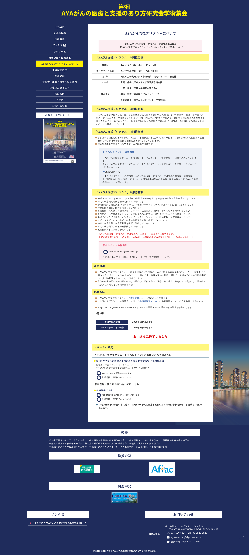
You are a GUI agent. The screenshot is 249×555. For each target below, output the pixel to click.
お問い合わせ (59, 105)
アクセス (59, 45)
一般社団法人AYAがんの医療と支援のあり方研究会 (59, 523)
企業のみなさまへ (60, 87)
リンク (59, 99)
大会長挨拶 (60, 33)
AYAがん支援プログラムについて (59, 63)
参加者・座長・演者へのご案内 (59, 81)
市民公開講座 (59, 69)
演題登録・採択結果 (60, 57)
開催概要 (60, 39)
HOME (60, 27)
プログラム (60, 51)
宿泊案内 (60, 93)
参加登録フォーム (148, 301)
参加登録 (60, 75)
